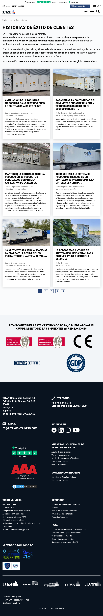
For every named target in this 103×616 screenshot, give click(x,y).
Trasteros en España (60, 461)
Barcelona (31, 49)
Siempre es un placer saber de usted (16, 511)
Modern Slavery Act (12, 596)
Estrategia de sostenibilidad (13, 520)
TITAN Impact (8, 526)
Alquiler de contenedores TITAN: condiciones (69, 530)
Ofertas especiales (59, 464)
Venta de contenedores (60, 455)
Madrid (21, 49)
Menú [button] (86, 11)
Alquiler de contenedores (61, 452)
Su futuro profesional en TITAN (14, 517)
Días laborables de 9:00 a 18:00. (69, 402)
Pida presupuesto (78, 6)
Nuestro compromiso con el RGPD (65, 542)
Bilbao (40, 49)
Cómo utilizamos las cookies (62, 539)
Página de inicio (8, 20)
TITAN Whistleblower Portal (16, 600)
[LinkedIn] (61, 430)
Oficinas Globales (9, 504)
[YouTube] (76, 430)
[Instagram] (68, 430)
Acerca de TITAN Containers (13, 514)
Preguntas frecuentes (60, 517)
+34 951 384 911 (13, 6)
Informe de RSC (9, 508)
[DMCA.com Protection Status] (24, 486)
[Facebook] (54, 430)
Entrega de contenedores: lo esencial (66, 504)
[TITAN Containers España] (9, 11)
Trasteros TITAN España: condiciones (66, 533)
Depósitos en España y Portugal (64, 477)
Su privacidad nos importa (62, 536)
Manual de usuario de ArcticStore (64, 511)
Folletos (55, 508)
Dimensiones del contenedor (62, 514)
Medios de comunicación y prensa (16, 530)
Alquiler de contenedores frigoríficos (65, 458)
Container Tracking (11, 603)
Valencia (49, 49)
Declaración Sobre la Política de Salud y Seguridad (22, 523)
